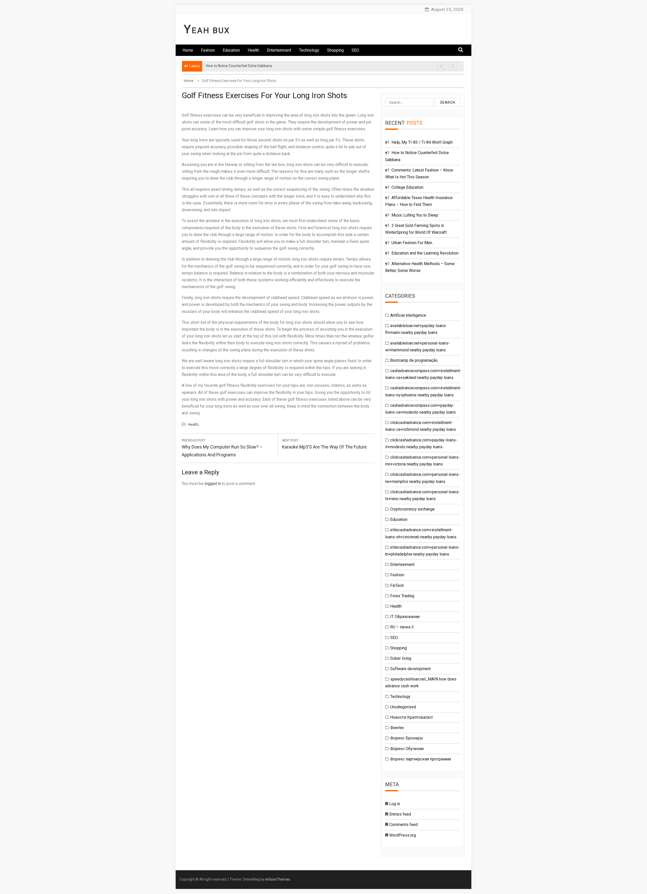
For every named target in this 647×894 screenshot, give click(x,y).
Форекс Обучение (407, 748)
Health (253, 50)
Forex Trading (402, 595)
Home (187, 50)
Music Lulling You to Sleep (414, 215)
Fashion (208, 50)
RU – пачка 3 (402, 627)
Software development (410, 668)
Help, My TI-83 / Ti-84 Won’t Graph (422, 142)
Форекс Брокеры (406, 738)
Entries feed (400, 814)
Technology (309, 50)
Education (231, 50)
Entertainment (279, 50)
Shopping (335, 50)
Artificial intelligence (408, 315)
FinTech (397, 585)
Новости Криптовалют (411, 717)
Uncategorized (403, 707)
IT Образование (405, 616)
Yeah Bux (207, 30)
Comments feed (403, 824)
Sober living (400, 658)
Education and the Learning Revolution (424, 253)
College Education (407, 187)
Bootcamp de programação (414, 360)
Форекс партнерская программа (420, 759)
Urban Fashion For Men (411, 242)
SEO (355, 50)
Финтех (397, 727)
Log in (394, 803)
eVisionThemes (277, 879)
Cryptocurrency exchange (412, 509)
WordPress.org (402, 835)
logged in (212, 483)
